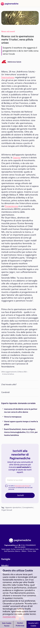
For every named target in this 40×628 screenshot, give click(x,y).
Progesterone (11, 206)
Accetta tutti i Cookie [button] (33, 624)
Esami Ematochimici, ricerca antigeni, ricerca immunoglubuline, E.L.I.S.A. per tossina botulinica (21, 432)
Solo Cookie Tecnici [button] (6, 624)
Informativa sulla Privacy (22, 486)
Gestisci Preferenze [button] (20, 624)
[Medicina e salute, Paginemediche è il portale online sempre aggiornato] (9, 4)
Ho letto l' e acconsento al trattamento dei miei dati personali (20, 487)
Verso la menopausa (12, 417)
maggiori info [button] (9, 616)
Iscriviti (20, 495)
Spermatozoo (7, 77)
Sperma (16, 157)
